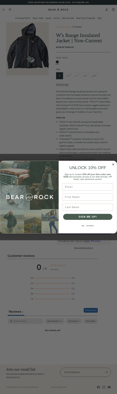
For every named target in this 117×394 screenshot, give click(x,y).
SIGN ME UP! (88, 216)
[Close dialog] (113, 164)
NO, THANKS (88, 226)
